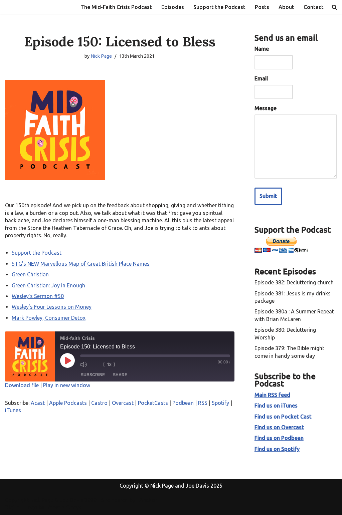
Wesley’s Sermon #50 (38, 296)
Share (120, 374)
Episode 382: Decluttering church (294, 282)
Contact (314, 7)
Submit (268, 196)
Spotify (220, 403)
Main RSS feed (272, 395)
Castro (99, 403)
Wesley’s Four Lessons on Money (52, 307)
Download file (22, 385)
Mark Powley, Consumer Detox (49, 318)
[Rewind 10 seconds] (97, 364)
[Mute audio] (85, 364)
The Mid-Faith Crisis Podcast (116, 7)
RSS (202, 403)
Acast (38, 403)
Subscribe (93, 374)
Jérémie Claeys (63, 507)
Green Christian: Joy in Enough (48, 285)
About (286, 7)
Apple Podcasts (68, 403)
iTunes (13, 410)
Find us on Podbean (279, 438)
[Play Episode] (67, 360)
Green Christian (30, 274)
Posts (262, 7)
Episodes (172, 7)
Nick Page (101, 56)
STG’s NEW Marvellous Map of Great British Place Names (81, 264)
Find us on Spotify (277, 449)
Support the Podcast (219, 7)
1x (109, 364)
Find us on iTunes (276, 406)
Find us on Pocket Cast (283, 417)
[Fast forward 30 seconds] (123, 364)
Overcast (123, 403)
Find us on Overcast (279, 427)
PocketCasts (153, 403)
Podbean (183, 403)
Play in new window (66, 385)
